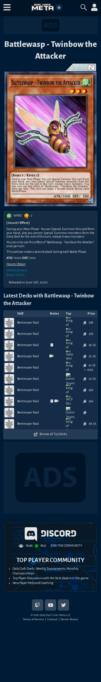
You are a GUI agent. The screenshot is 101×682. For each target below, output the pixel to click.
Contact (52, 619)
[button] (7, 7)
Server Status (69, 619)
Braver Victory (15, 275)
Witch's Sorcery (16, 270)
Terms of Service (33, 619)
